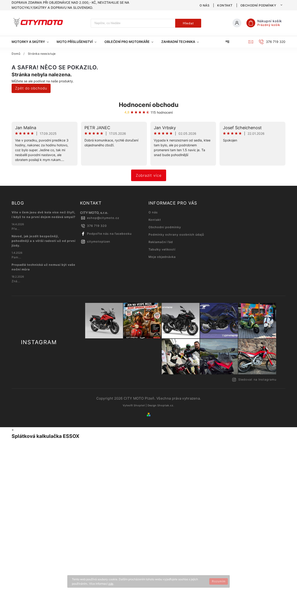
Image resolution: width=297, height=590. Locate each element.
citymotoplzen (98, 241)
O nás (205, 5)
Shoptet (139, 405)
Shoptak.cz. (165, 405)
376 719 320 (97, 226)
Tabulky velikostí (161, 249)
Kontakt (224, 5)
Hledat (188, 23)
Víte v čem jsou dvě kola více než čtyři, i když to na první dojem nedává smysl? (43, 215)
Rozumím (219, 581)
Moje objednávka (162, 257)
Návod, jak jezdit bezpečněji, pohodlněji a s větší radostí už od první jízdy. (43, 240)
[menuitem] (32, 42)
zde (110, 583)
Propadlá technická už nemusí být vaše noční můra (43, 267)
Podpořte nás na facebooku (109, 233)
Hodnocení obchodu (148, 104)
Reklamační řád (160, 242)
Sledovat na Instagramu (257, 379)
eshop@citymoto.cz (103, 218)
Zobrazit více (148, 175)
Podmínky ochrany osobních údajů (176, 234)
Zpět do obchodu (31, 88)
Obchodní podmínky (258, 5)
